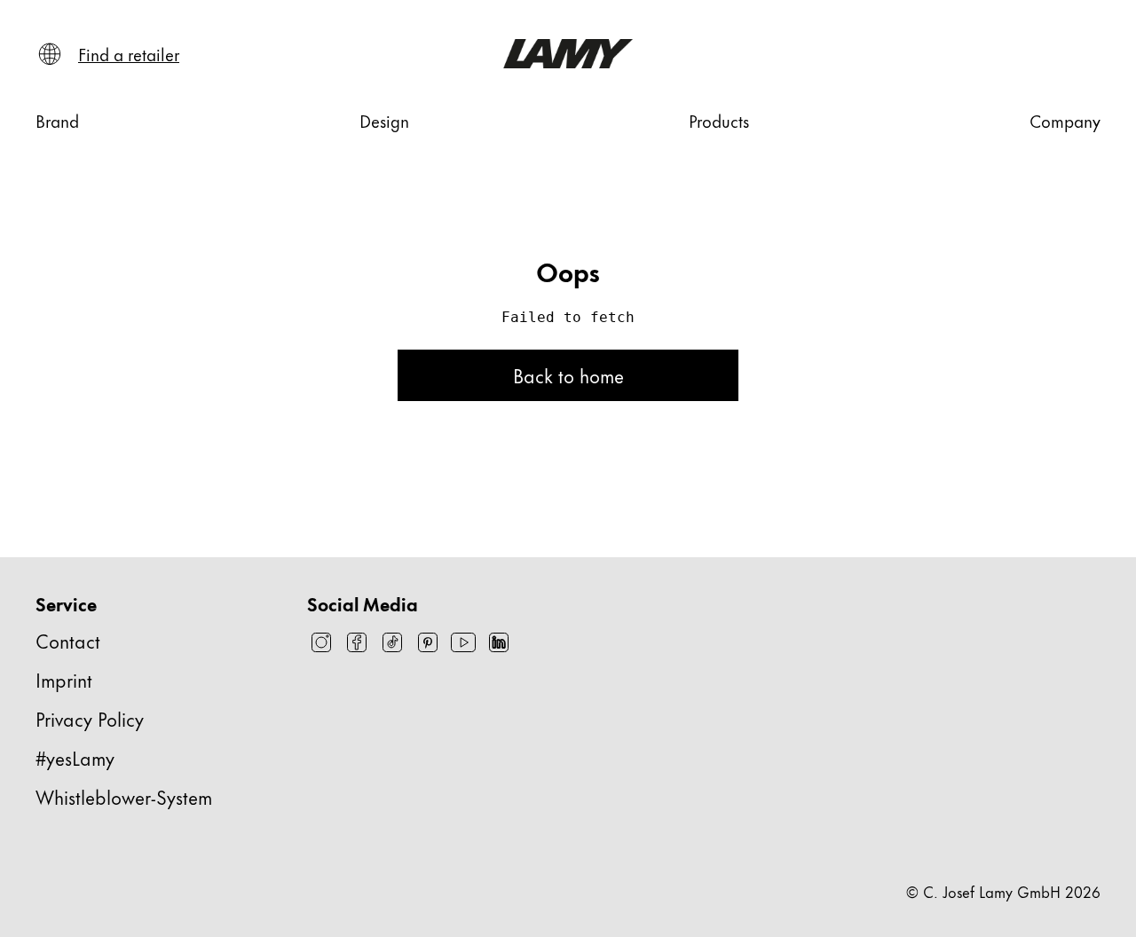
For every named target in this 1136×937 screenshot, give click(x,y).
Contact (68, 640)
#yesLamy (75, 757)
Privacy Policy (90, 718)
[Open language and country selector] (50, 54)
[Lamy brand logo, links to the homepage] (567, 53)
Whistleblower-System (124, 796)
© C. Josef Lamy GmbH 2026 (1003, 891)
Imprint (64, 679)
